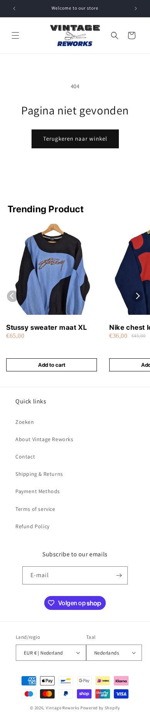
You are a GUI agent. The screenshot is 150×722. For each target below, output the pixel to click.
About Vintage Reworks (44, 439)
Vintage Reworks (63, 707)
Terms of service (35, 508)
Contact (25, 456)
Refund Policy (32, 526)
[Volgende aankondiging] (135, 8)
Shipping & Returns (39, 473)
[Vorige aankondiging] (14, 8)
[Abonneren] (118, 575)
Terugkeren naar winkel (75, 138)
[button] (15, 35)
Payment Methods (37, 491)
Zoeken (24, 421)
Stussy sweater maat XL (46, 327)
